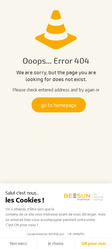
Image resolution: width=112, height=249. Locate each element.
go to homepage (58, 105)
